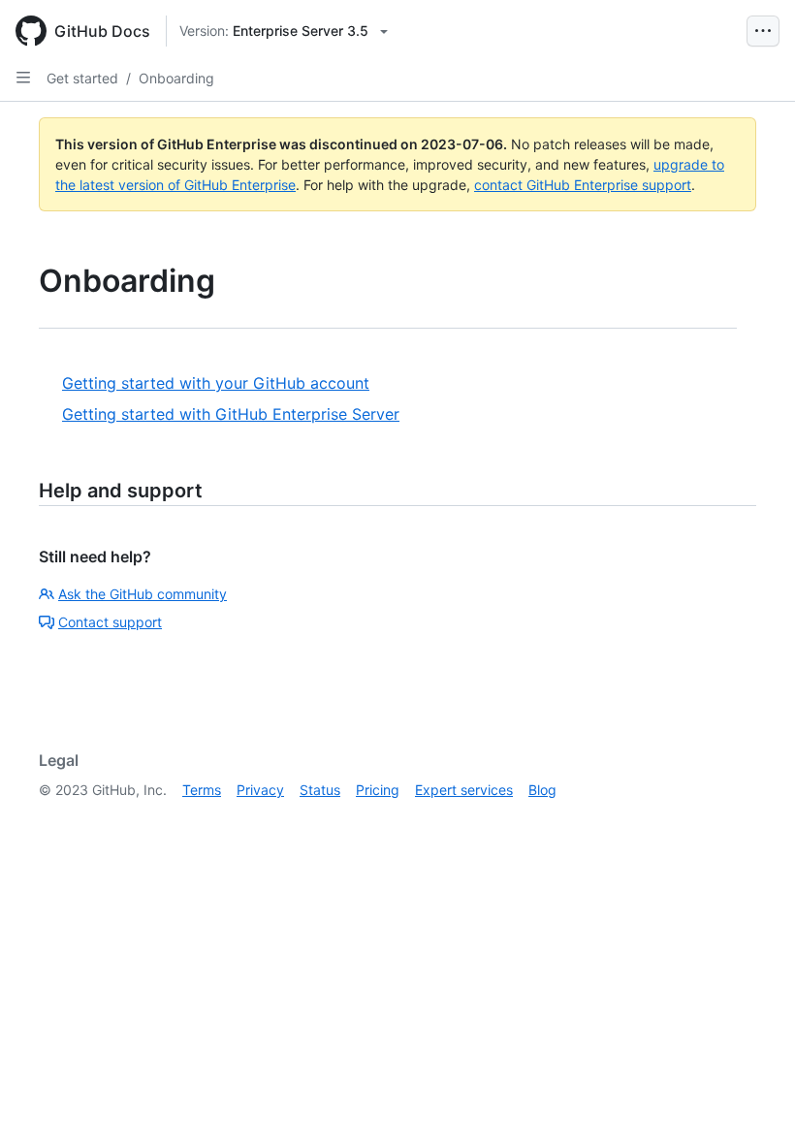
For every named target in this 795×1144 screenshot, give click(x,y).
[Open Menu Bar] (763, 31)
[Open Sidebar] (23, 77)
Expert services (464, 789)
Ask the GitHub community (142, 594)
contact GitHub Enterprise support (582, 184)
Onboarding (176, 78)
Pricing (377, 789)
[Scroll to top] (752, 1101)
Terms (201, 789)
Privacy (260, 789)
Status (320, 789)
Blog (542, 789)
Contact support (110, 622)
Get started (82, 78)
